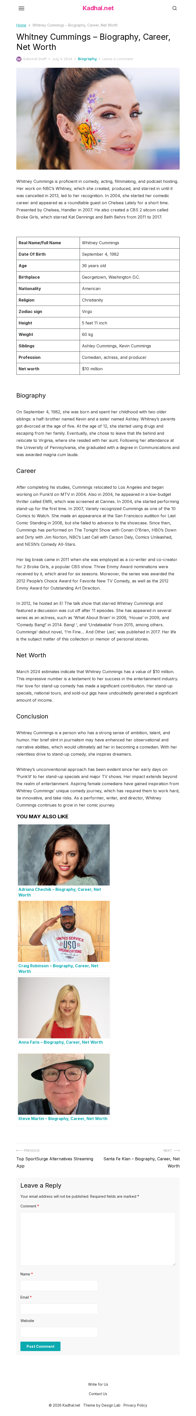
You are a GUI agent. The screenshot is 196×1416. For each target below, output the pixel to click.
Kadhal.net (98, 8)
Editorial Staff (34, 59)
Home (21, 25)
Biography (87, 59)
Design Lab (111, 1405)
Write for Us (98, 1384)
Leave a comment (117, 59)
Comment (29, 1206)
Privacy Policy (135, 1405)
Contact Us (98, 1394)
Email (26, 1297)
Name (26, 1274)
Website (27, 1320)
